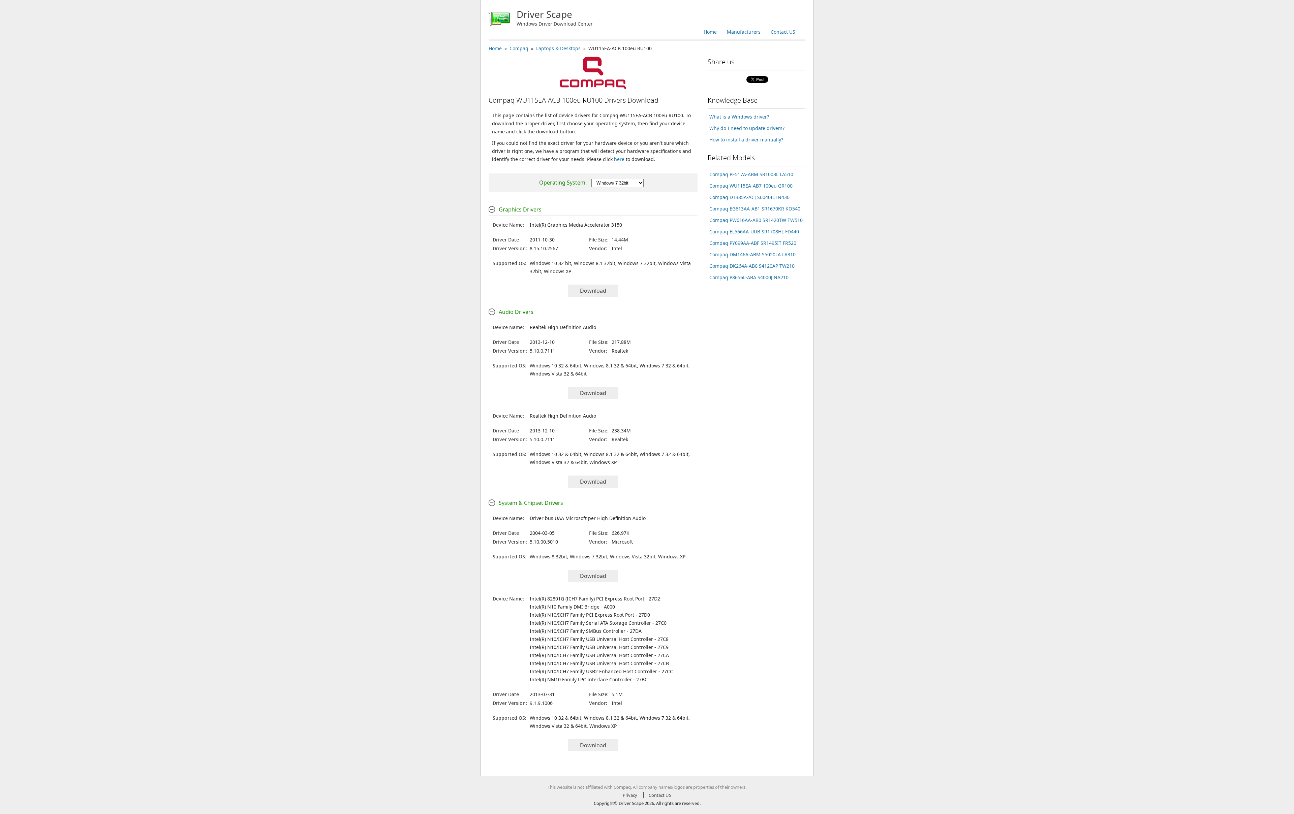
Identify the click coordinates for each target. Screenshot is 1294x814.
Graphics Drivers (520, 209)
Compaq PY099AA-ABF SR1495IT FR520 (752, 243)
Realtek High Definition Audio (563, 327)
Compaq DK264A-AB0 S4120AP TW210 (752, 266)
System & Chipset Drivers (531, 503)
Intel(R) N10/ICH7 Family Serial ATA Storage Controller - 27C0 (598, 623)
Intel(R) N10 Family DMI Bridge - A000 (572, 607)
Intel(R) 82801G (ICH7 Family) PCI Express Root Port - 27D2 (595, 598)
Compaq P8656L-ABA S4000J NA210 (749, 277)
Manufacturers (744, 32)
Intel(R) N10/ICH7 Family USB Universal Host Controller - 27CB (599, 663)
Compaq (519, 48)
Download (593, 290)
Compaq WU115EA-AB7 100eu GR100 (751, 186)
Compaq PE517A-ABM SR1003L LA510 (751, 174)
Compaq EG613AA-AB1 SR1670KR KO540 (754, 208)
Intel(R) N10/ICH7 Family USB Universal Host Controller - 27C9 (599, 647)
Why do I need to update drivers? (746, 128)
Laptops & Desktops (558, 48)
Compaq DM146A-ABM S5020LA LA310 (752, 254)
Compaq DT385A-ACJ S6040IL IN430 (749, 197)
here (619, 159)
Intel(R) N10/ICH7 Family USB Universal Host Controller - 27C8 (599, 639)
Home (710, 32)
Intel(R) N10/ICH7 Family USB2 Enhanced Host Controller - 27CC (601, 671)
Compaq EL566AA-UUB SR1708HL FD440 (754, 231)
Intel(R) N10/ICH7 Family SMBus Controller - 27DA (586, 631)
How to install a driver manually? (746, 139)
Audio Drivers (516, 312)
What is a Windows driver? (739, 116)
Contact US (783, 32)
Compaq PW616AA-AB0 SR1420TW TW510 (756, 220)
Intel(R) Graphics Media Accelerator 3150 (576, 225)
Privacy (630, 795)
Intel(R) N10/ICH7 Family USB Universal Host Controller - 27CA (599, 655)
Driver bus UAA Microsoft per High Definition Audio (588, 518)
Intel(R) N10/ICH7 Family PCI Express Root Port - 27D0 (590, 615)
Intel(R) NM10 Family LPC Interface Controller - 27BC (589, 679)
